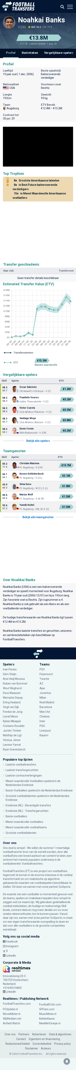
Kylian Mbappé (12, 721)
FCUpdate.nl (10, 1009)
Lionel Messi (11, 716)
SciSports (65, 886)
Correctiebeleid (42, 1043)
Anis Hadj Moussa (14, 678)
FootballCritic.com (50, 1004)
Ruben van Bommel (15, 683)
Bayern (44, 735)
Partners (24, 1034)
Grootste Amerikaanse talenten (36, 180)
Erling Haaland (11, 702)
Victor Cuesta (27, 407)
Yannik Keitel (26, 505)
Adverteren (39, 1034)
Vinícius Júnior (12, 740)
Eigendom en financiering (44, 1039)
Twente (44, 678)
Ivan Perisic (10, 669)
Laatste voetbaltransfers (21, 764)
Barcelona (46, 707)
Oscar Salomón (28, 387)
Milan (43, 697)
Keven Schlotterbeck (31, 473)
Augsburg (56, 591)
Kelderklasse (47, 1018)
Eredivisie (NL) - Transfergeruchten (27, 810)
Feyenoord (46, 674)
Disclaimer (31, 1048)
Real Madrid (47, 702)
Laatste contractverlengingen (24, 775)
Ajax (42, 688)
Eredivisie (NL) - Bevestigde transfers (28, 805)
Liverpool (45, 730)
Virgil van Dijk (11, 707)
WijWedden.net (12, 1018)
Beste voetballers (16, 816)
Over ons (10, 1034)
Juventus (45, 692)
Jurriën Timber (12, 730)
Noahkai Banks (41, 20)
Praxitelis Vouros (29, 397)
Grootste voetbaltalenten (21, 832)
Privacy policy (62, 1043)
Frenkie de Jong (13, 711)
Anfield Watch (11, 1023)
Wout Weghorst (12, 688)
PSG (42, 725)
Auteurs (46, 1048)
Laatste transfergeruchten (22, 770)
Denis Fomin (26, 428)
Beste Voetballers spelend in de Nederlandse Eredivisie (39, 790)
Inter (42, 721)
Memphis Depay (13, 697)
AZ (41, 683)
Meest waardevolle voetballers (24, 821)
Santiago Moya (27, 418)
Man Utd (45, 711)
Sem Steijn (9, 674)
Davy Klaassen (12, 692)
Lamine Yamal (12, 744)
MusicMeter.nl (47, 1013)
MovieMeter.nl (11, 1013)
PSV (42, 669)
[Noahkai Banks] (9, 22)
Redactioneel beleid (17, 1043)
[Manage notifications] (67, 1061)
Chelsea (44, 716)
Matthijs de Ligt (12, 735)
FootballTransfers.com (17, 1003)
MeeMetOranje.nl (49, 1023)
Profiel (11, 52)
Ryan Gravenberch (14, 749)
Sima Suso (25, 484)
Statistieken (30, 52)
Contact (21, 1039)
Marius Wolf (26, 494)
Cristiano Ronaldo (14, 725)
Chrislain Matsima (29, 463)
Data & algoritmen (60, 1034)
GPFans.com (47, 1009)
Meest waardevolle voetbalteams (26, 827)
